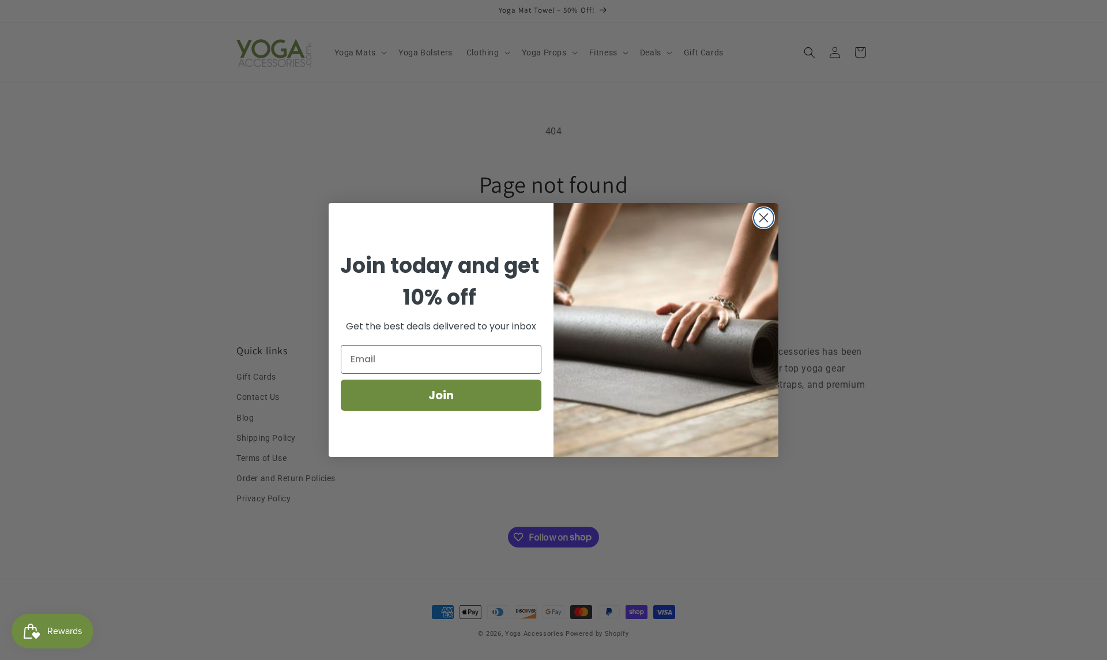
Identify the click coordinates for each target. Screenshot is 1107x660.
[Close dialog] (764, 218)
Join (441, 395)
